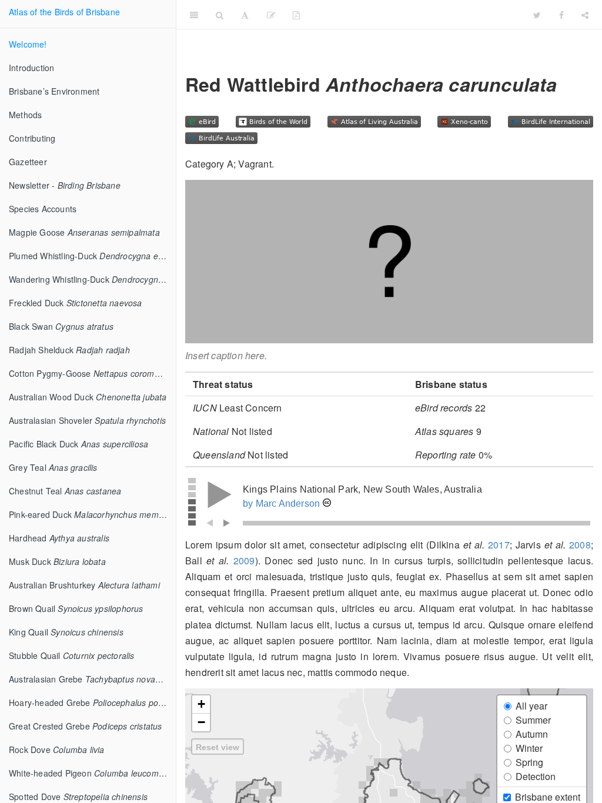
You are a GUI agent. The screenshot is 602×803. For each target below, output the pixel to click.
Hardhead (59, 538)
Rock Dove (57, 749)
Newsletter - (65, 185)
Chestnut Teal (65, 491)
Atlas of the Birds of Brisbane (64, 12)
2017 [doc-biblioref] (499, 544)
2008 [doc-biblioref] (580, 544)
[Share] (585, 14)
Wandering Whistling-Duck (92, 279)
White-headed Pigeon (89, 773)
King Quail (66, 632)
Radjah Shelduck (69, 350)
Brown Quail (76, 608)
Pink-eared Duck (92, 514)
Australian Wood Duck (88, 397)
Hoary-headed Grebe (92, 702)
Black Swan (61, 326)
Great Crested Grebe (85, 726)
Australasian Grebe (92, 679)
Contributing (32, 138)
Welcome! (28, 44)
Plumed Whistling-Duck (92, 256)
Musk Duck (57, 561)
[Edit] (271, 14)
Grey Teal (53, 467)
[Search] (219, 14)
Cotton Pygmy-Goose (92, 373)
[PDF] (296, 14)
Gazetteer (28, 162)
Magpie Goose (84, 232)
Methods (25, 115)
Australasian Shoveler (87, 420)
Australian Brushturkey (84, 585)
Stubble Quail (72, 655)
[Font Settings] (244, 14)
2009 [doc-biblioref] (244, 560)
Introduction (31, 67)
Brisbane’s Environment (54, 91)
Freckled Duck (75, 303)
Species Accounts (42, 209)
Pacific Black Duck (78, 444)
